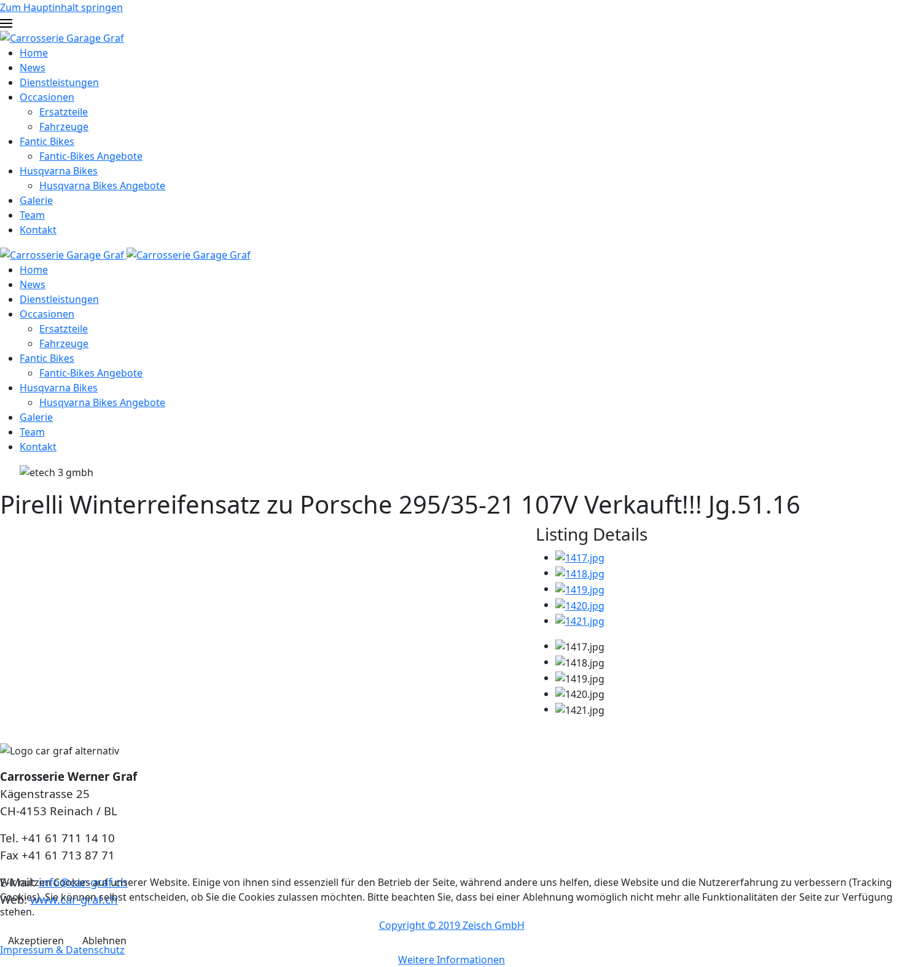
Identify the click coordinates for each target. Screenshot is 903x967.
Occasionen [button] (47, 314)
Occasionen (47, 97)
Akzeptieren (36, 940)
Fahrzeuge (63, 126)
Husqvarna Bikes (59, 171)
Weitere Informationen (451, 959)
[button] (451, 22)
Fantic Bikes (47, 141)
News (32, 67)
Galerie (36, 200)
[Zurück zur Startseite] (62, 37)
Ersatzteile (63, 112)
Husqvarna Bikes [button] (59, 387)
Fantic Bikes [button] (47, 358)
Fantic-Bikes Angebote (91, 156)
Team (32, 215)
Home (34, 53)
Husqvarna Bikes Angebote (102, 185)
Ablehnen (104, 940)
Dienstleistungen (59, 82)
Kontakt (38, 230)
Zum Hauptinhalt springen (61, 7)
